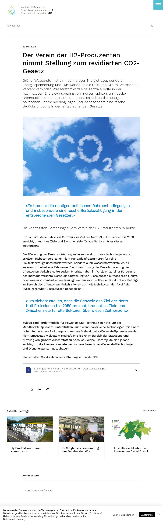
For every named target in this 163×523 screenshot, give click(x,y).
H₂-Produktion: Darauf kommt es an (26, 449)
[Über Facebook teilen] (24, 389)
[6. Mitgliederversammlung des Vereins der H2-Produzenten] (82, 429)
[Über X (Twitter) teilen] (31, 389)
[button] (158, 5)
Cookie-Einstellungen (123, 514)
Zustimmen (147, 514)
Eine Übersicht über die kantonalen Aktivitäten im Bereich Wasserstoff (132, 449)
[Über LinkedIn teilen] (39, 389)
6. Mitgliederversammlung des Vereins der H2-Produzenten (80, 449)
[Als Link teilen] (47, 389)
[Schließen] (159, 514)
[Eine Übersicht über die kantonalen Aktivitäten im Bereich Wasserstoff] (133, 429)
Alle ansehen (149, 410)
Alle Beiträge (13, 25)
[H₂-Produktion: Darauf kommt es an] (30, 429)
